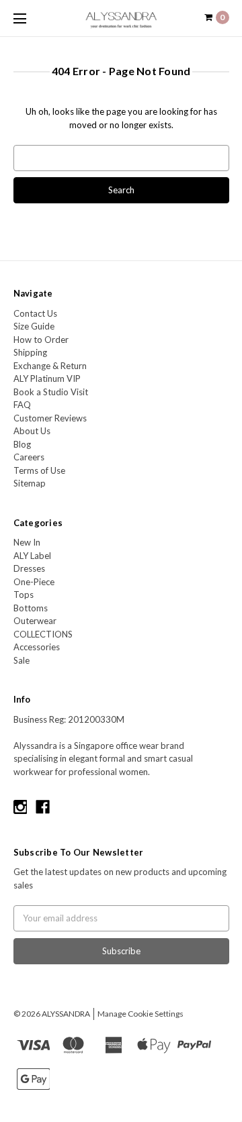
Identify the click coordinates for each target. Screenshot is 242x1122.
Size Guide (33, 326)
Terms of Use (39, 470)
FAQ (22, 404)
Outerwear (34, 620)
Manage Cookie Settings (140, 1014)
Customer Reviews (50, 418)
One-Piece (33, 581)
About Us (31, 430)
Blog (22, 444)
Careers (28, 457)
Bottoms (30, 608)
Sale (21, 660)
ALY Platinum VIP (47, 378)
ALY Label (32, 555)
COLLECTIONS (43, 634)
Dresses (29, 568)
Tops (23, 594)
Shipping (30, 352)
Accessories (36, 647)
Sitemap (29, 483)
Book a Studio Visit (50, 392)
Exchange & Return (50, 365)
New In (26, 542)
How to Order (41, 339)
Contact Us (35, 313)
